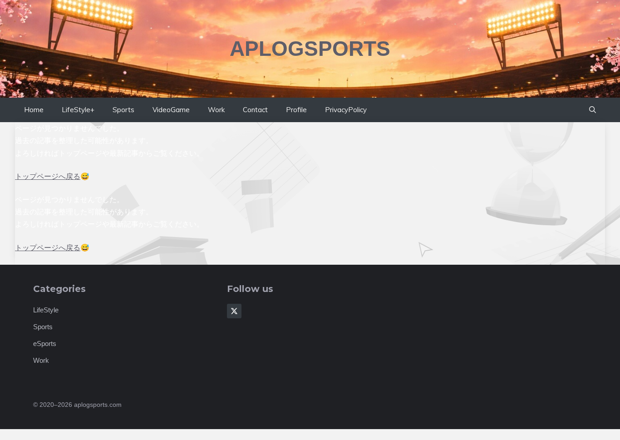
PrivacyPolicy (346, 109)
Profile (296, 109)
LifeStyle (46, 310)
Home (34, 109)
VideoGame (171, 109)
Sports (123, 109)
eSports (44, 343)
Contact (255, 109)
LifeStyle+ (78, 109)
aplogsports (310, 48)
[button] (592, 110)
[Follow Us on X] (234, 311)
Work (216, 109)
